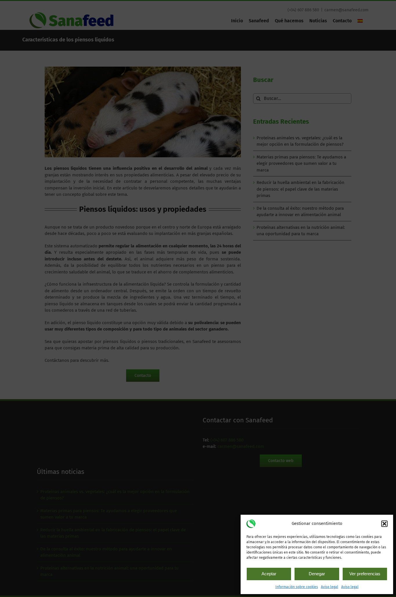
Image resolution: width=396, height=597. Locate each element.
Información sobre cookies (296, 587)
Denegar (317, 573)
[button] (384, 524)
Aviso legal (329, 587)
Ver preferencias (364, 573)
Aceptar (268, 573)
